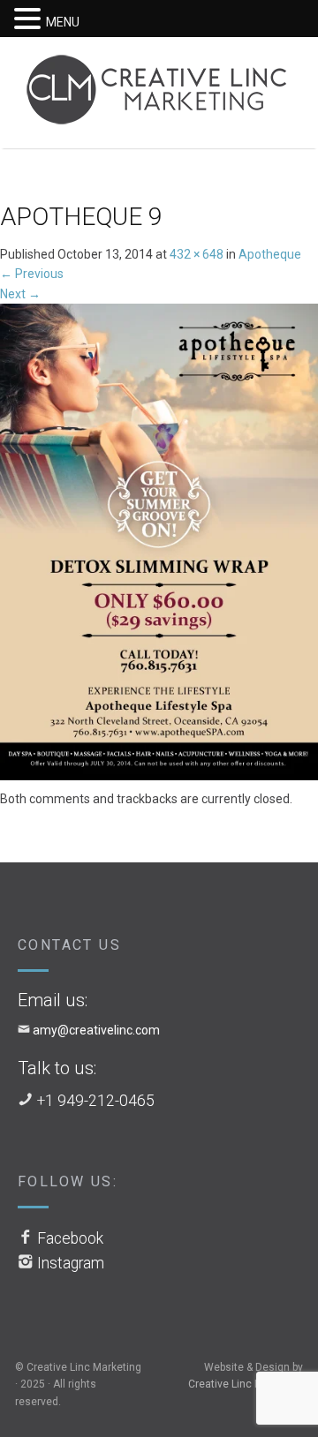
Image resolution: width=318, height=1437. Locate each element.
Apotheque (269, 254)
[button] (30, 19)
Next (20, 294)
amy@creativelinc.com (96, 1030)
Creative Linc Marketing (245, 1384)
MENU (63, 22)
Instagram (70, 1263)
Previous (32, 274)
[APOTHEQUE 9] (159, 545)
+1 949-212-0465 (96, 1101)
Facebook (70, 1238)
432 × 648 (196, 254)
